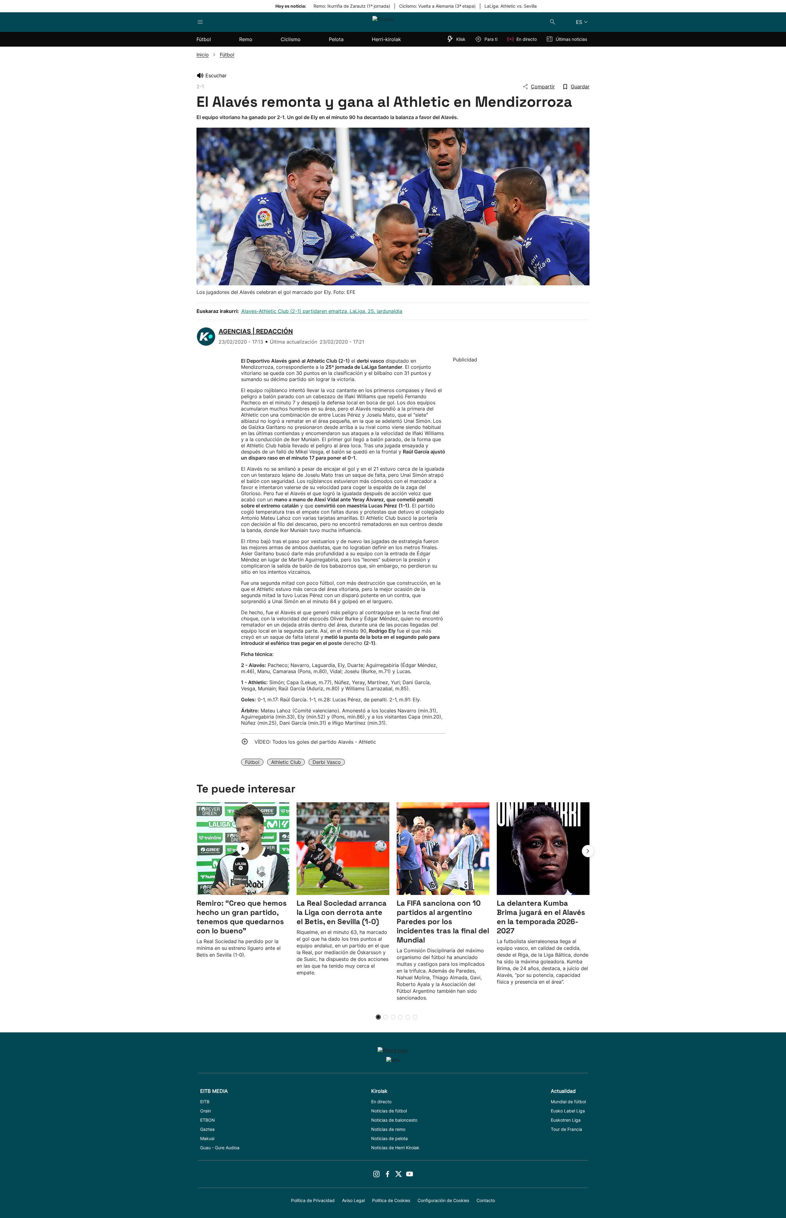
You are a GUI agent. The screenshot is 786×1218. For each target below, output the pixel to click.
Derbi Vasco (327, 762)
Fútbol (252, 762)
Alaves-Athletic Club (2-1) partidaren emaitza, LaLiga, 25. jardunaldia (321, 311)
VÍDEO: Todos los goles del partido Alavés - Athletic (315, 742)
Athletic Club (286, 762)
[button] (588, 851)
